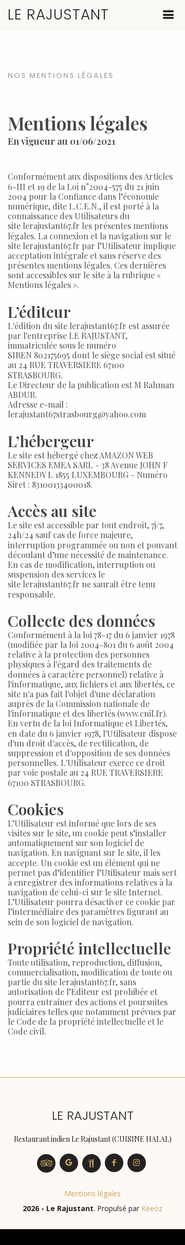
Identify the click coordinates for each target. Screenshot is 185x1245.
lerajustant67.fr (51, 225)
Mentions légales (92, 1193)
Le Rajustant (58, 15)
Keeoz (151, 1208)
